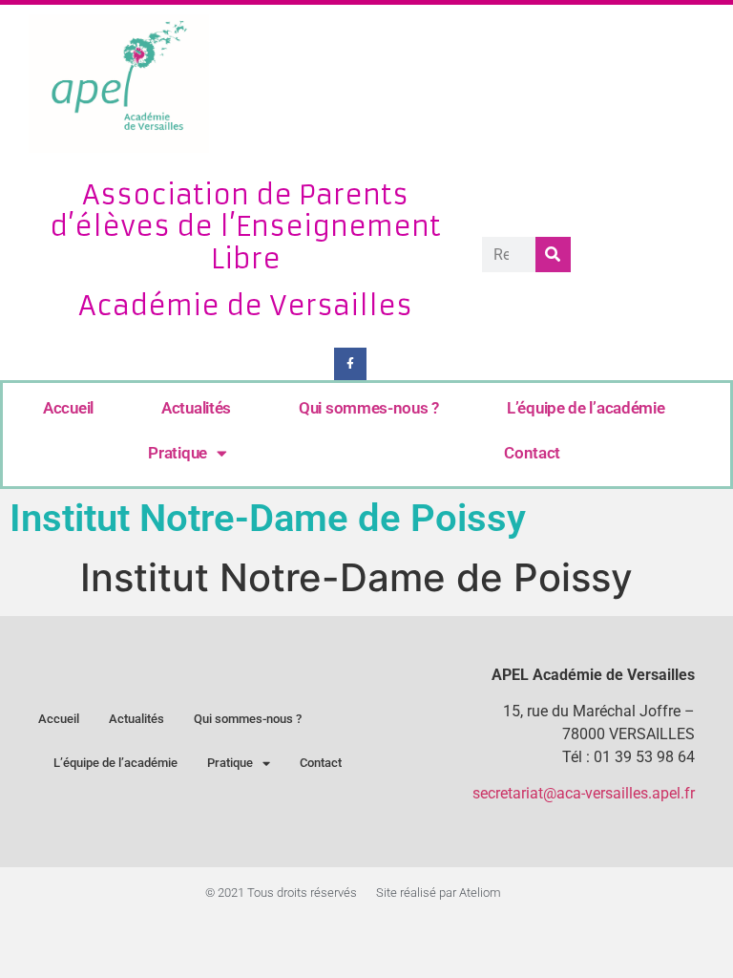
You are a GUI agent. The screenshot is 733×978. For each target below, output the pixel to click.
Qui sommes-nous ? (369, 407)
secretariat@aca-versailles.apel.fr (583, 793)
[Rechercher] (553, 254)
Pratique (177, 452)
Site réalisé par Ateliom (438, 892)
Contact (532, 452)
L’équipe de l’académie (585, 407)
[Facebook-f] (350, 364)
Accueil (68, 407)
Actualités (196, 407)
